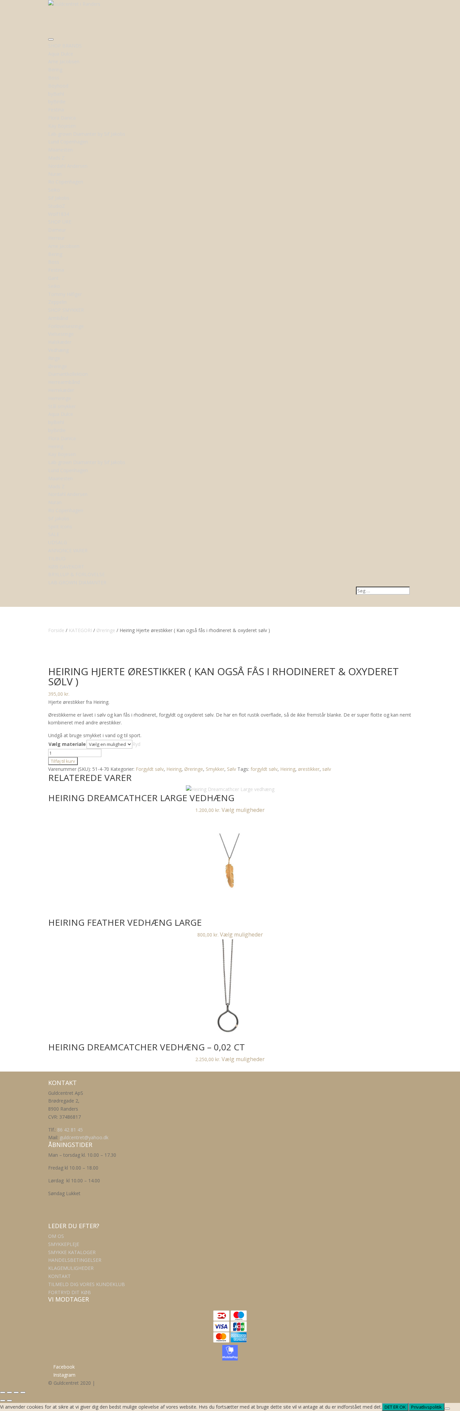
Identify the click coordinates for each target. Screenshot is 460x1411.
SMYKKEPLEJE (63, 1244)
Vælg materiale (67, 744)
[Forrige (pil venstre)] (2, 1401)
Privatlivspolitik (426, 1407)
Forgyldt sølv (150, 769)
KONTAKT (59, 1276)
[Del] (16, 1392)
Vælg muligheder (243, 810)
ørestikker (309, 769)
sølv (326, 769)
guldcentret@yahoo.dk (84, 1137)
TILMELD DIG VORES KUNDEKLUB (86, 1284)
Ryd (136, 744)
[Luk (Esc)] (23, 1392)
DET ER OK (395, 1407)
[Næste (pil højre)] (9, 1401)
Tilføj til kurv (63, 761)
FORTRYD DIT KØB (69, 1292)
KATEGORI (80, 630)
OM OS (56, 1236)
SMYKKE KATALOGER (72, 1252)
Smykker (215, 769)
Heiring (174, 769)
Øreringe (105, 630)
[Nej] (447, 1409)
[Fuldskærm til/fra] (9, 1392)
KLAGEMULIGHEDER (71, 1268)
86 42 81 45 (70, 1129)
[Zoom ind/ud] (2, 1392)
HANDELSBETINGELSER (74, 1260)
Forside (56, 630)
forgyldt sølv (264, 769)
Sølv (231, 769)
